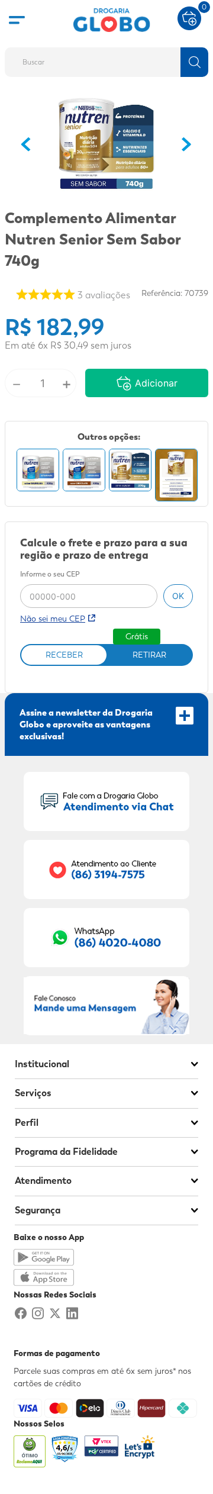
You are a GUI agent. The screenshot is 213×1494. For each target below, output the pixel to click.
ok (178, 596)
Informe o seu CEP (50, 575)
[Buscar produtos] (194, 62)
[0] (189, 17)
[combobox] (106, 58)
